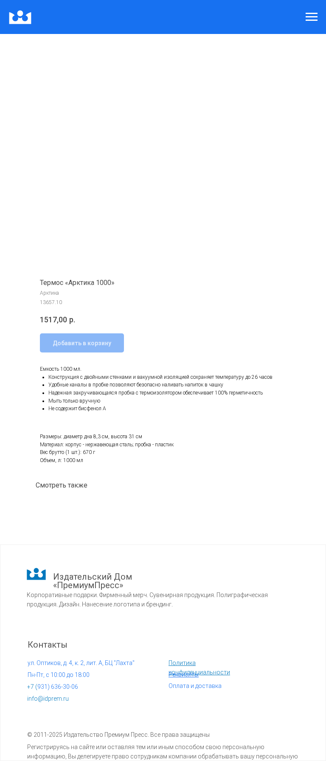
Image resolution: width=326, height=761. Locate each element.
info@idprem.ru (48, 698)
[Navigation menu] (312, 17)
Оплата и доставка (195, 685)
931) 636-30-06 (52, 686)
